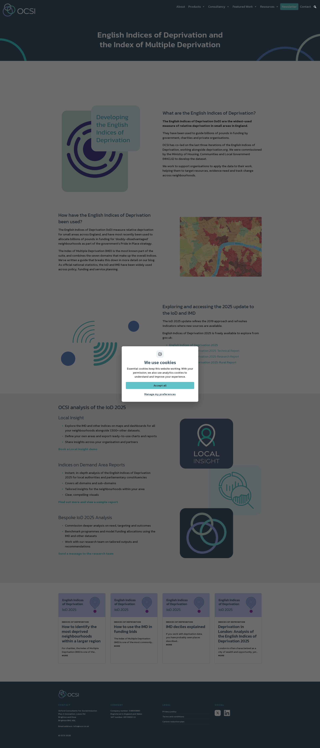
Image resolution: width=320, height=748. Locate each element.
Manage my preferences (160, 394)
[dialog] (160, 374)
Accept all (160, 385)
